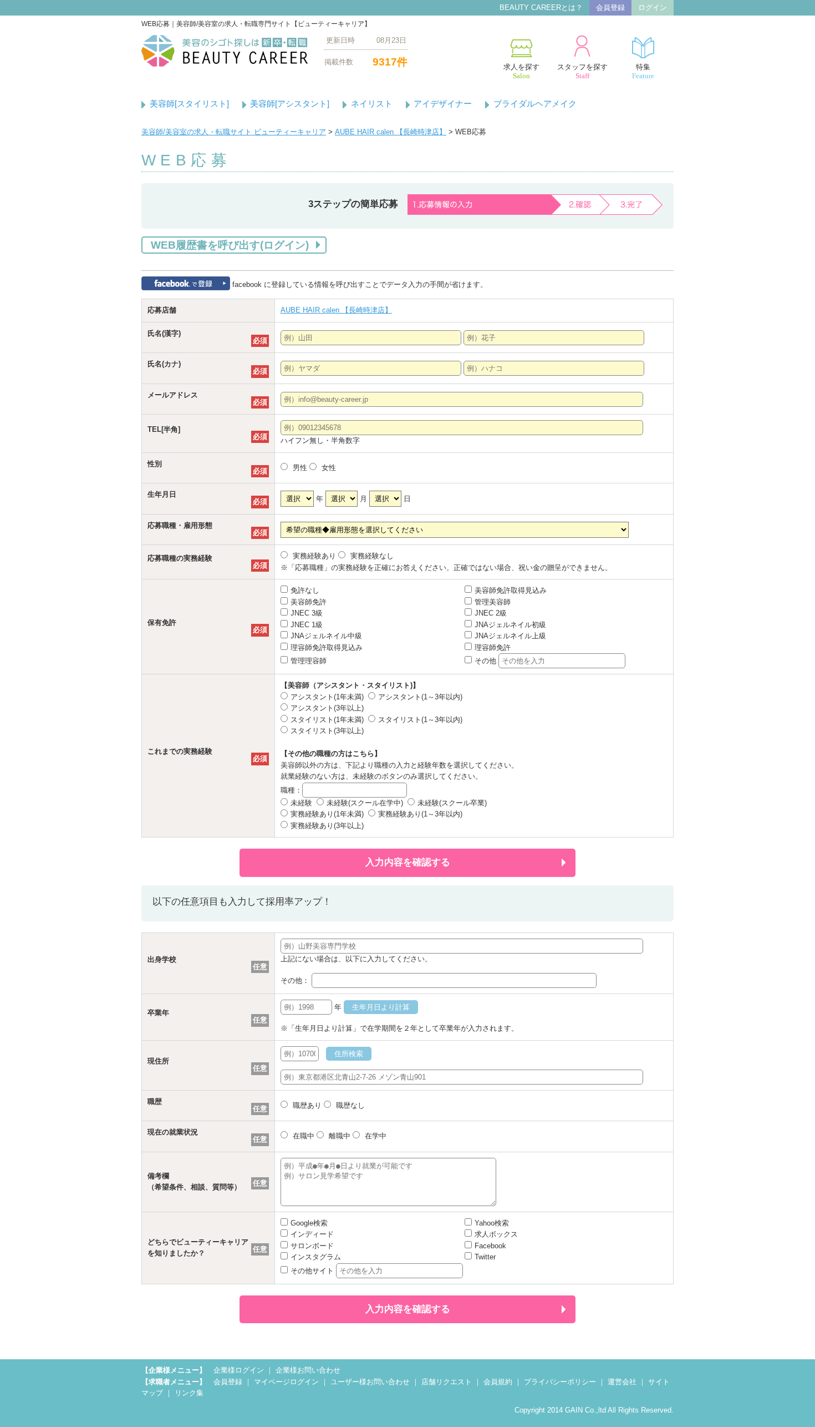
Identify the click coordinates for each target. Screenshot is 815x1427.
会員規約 (497, 1382)
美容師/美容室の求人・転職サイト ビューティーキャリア (233, 132)
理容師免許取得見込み (327, 647)
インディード (312, 1234)
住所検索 (348, 1054)
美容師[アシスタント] (289, 103)
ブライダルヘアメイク (535, 103)
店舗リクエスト (446, 1382)
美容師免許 (309, 602)
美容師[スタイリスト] (189, 103)
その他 (486, 661)
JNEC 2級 (491, 613)
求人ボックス (496, 1234)
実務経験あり (313, 556)
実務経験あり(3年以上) (327, 825)
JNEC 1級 (307, 625)
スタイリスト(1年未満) (327, 719)
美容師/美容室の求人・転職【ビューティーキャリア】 (224, 51)
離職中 (338, 1136)
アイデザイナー (443, 103)
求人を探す (521, 71)
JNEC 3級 (307, 613)
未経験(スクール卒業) (452, 803)
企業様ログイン (238, 1370)
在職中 (302, 1136)
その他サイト (313, 1271)
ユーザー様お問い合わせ (370, 1382)
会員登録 (610, 7)
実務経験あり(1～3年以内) (420, 814)
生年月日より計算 (381, 1007)
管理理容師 (309, 661)
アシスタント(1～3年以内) (420, 697)
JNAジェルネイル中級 (326, 636)
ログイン (652, 7)
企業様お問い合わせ (308, 1370)
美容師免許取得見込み (511, 590)
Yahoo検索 (492, 1223)
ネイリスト (372, 103)
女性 (327, 467)
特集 (643, 71)
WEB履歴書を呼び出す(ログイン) (230, 245)
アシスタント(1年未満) (327, 697)
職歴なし (349, 1105)
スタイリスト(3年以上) (327, 731)
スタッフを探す (582, 71)
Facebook (490, 1246)
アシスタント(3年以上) (327, 708)
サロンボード (312, 1246)
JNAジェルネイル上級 (510, 636)
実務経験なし (371, 556)
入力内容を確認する (407, 862)
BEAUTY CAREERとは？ (541, 7)
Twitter (485, 1257)
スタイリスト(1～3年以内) (420, 719)
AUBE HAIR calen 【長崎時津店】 (390, 132)
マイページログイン (286, 1382)
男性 (299, 467)
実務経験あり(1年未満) (327, 814)
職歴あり (306, 1105)
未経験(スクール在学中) (365, 803)
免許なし (305, 590)
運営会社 (622, 1382)
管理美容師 (493, 602)
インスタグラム (316, 1257)
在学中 (374, 1136)
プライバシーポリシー (560, 1382)
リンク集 (189, 1393)
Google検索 (309, 1223)
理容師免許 (493, 647)
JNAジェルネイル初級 (510, 625)
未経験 (301, 803)
